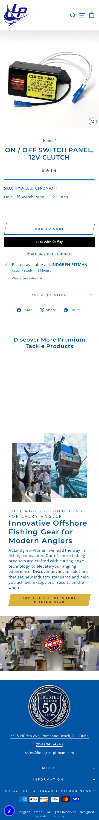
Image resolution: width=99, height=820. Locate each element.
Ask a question (50, 295)
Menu (48, 768)
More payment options (49, 253)
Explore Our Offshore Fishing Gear (49, 600)
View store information (29, 278)
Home (48, 140)
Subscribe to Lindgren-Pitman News (48, 791)
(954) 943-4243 (49, 744)
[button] (9, 810)
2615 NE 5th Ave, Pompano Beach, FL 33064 (49, 735)
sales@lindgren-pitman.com (49, 752)
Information (48, 779)
